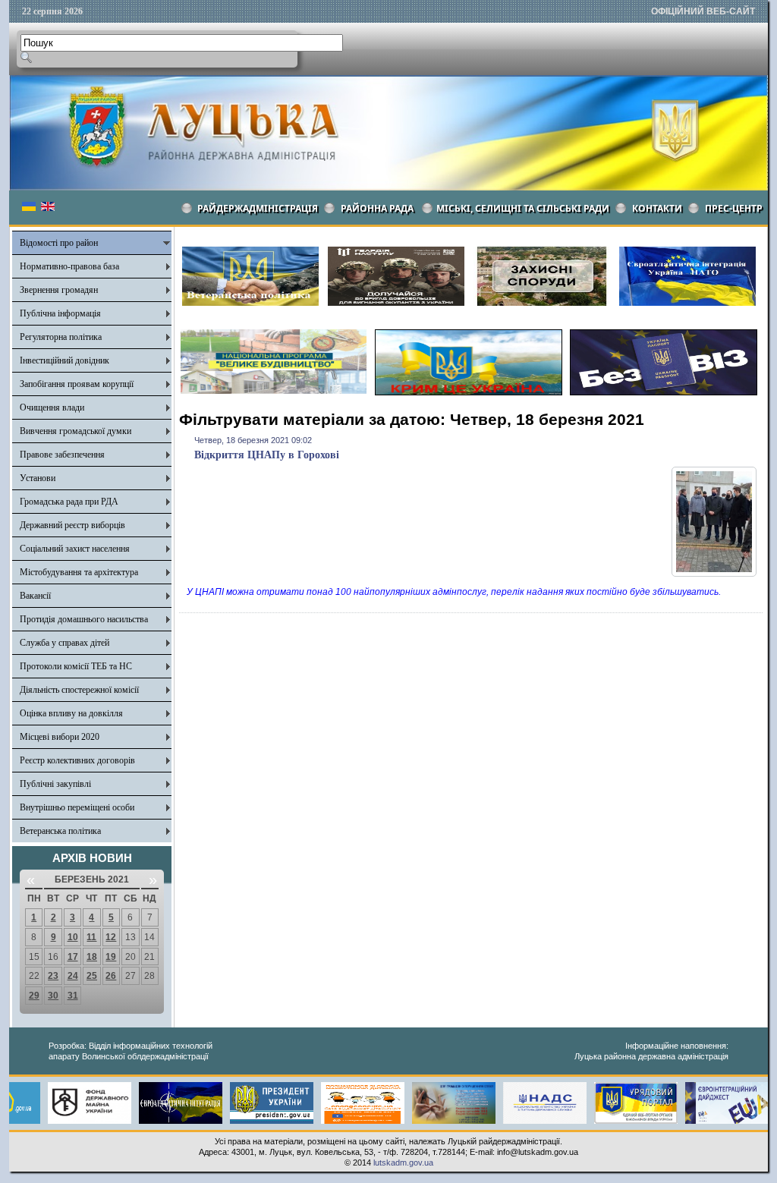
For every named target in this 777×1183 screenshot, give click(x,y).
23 (53, 976)
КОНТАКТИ (657, 208)
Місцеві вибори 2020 (59, 737)
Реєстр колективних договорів (77, 760)
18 (92, 957)
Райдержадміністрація (257, 208)
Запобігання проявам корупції (77, 384)
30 (53, 995)
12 (110, 937)
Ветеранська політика (60, 831)
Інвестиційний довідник (64, 360)
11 (91, 937)
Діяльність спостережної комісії (79, 689)
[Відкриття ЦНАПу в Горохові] (714, 573)
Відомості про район (59, 243)
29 (34, 995)
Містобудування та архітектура (79, 572)
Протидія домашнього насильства (84, 619)
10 (73, 937)
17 (73, 957)
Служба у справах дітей (64, 642)
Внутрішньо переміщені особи (77, 807)
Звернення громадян (59, 290)
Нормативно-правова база (69, 266)
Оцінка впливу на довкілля (71, 713)
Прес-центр (734, 208)
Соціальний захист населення (75, 548)
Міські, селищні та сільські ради (522, 208)
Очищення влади (52, 407)
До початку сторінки (722, 1161)
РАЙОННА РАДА (377, 208)
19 (110, 957)
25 (92, 976)
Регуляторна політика (61, 337)
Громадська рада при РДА (69, 501)
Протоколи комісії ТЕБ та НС (76, 666)
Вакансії (35, 595)
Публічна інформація (60, 313)
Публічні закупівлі (55, 784)
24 (73, 976)
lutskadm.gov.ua (403, 1162)
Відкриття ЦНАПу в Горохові (266, 455)
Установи (37, 478)
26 (110, 976)
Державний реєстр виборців (72, 525)
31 (73, 995)
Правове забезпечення (62, 454)
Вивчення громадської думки (75, 431)
